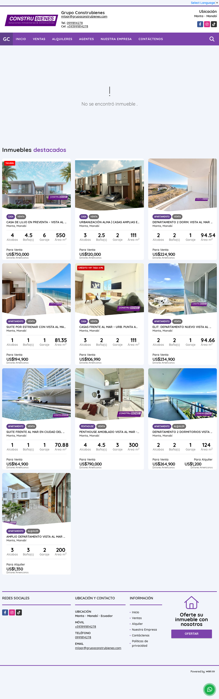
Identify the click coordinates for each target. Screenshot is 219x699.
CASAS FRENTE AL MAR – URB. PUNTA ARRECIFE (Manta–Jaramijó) (109, 327)
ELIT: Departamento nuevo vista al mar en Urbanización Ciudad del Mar (182, 327)
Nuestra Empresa (116, 39)
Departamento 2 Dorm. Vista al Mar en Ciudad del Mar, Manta (182, 222)
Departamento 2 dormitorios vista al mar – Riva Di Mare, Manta (182, 432)
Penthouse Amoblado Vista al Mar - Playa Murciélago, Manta (109, 432)
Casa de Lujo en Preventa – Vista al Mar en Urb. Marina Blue (36, 222)
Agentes (86, 39)
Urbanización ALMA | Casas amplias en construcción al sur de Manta (109, 222)
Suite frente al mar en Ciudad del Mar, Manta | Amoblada (36, 432)
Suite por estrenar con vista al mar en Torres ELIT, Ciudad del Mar (36, 327)
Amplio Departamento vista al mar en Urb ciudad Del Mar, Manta (36, 536)
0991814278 (75, 23)
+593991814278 (77, 26)
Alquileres (62, 39)
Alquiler (137, 624)
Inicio (21, 39)
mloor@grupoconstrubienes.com (84, 16)
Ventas (39, 39)
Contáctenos (151, 39)
